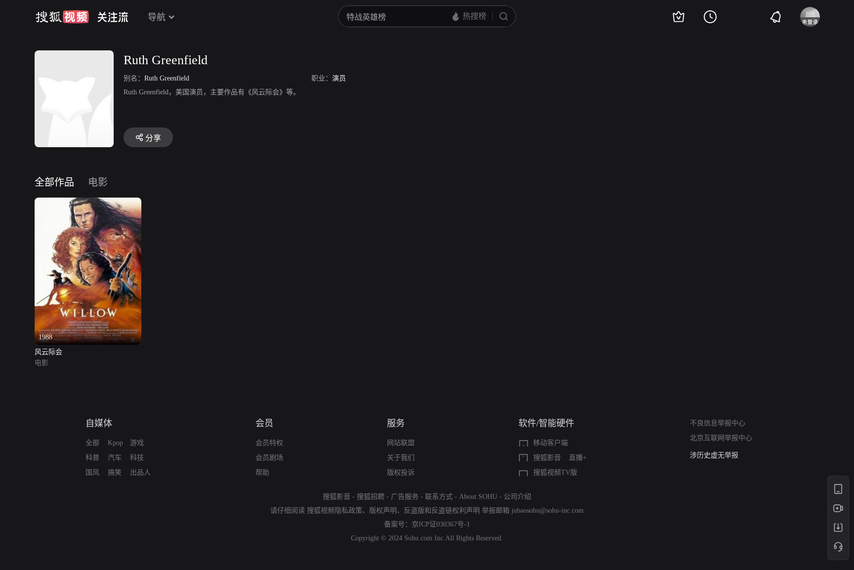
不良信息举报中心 (717, 423)
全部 (92, 443)
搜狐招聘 (370, 496)
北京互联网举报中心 (721, 438)
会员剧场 (269, 457)
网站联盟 (401, 443)
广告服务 (405, 496)
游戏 (137, 443)
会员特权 (269, 443)
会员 (264, 423)
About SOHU (478, 496)
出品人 (140, 472)
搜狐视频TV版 (555, 472)
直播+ (578, 457)
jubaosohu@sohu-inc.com (548, 510)
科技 (137, 457)
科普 (92, 457)
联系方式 (439, 496)
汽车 (115, 457)
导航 (157, 17)
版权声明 (383, 510)
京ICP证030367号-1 (441, 524)
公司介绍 (517, 496)
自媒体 (98, 423)
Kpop (115, 443)
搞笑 (115, 472)
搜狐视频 (62, 17)
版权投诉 (401, 472)
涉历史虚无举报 (714, 455)
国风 (92, 472)
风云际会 (48, 352)
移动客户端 (550, 443)
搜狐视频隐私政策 (334, 510)
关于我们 (401, 457)
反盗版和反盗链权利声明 (442, 510)
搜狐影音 (547, 457)
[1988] (88, 203)
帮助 (262, 472)
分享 (153, 138)
